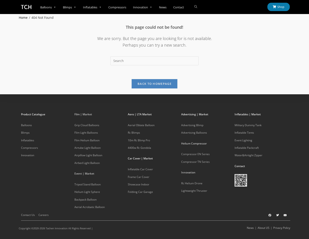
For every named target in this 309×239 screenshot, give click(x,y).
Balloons (46, 7)
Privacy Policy (281, 228)
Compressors (117, 7)
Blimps (67, 7)
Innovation (140, 7)
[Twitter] (277, 215)
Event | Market (84, 173)
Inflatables (90, 7)
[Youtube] (285, 215)
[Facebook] (270, 215)
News (162, 7)
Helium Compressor (194, 143)
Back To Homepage (154, 84)
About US (263, 228)
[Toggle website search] (196, 7)
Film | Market (83, 114)
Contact (178, 7)
